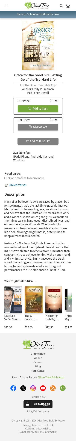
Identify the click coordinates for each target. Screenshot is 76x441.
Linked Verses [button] (18, 185)
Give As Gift (40, 127)
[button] (61, 6)
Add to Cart (40, 109)
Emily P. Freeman (43, 89)
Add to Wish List (40, 141)
